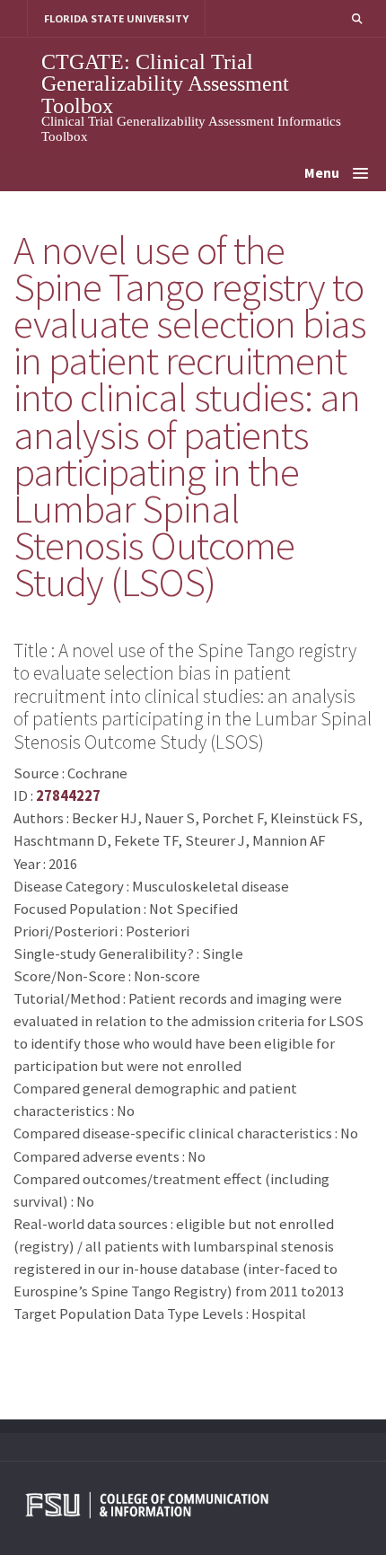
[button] (357, 18)
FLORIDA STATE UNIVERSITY (116, 18)
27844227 (68, 795)
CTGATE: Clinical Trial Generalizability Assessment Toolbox (165, 83)
